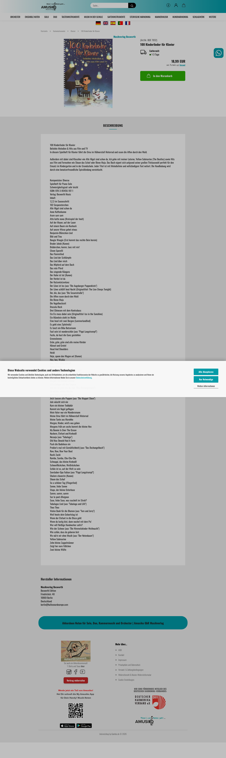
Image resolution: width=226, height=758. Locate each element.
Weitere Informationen (206, 386)
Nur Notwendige (206, 379)
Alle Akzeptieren (206, 371)
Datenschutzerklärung (84, 377)
